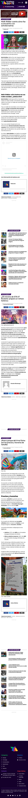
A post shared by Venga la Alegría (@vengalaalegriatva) (16, 173)
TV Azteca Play (9, 6)
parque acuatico (20, 616)
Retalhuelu (9, 617)
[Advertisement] (14, 215)
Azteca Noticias (7, 448)
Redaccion (6, 29)
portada (4, 617)
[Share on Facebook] (6, 32)
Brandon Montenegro (8, 304)
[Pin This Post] (16, 32)
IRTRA (14, 616)
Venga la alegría (13, 198)
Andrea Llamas (7, 723)
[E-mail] (3, 191)
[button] (26, 2)
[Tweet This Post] (11, 32)
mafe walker (5, 198)
